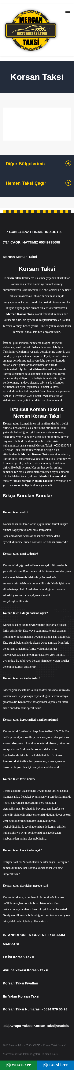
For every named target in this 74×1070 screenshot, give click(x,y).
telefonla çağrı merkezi (41, 577)
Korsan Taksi (50, 1054)
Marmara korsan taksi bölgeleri (21, 1054)
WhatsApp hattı (15, 589)
